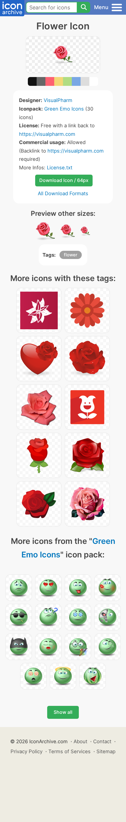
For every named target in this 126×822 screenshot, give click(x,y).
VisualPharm (58, 100)
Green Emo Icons (64, 109)
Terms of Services (69, 751)
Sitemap (105, 751)
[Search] (83, 7)
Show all (63, 712)
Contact (102, 741)
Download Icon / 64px (63, 180)
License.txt (59, 168)
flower (70, 255)
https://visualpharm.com (47, 134)
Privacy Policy (26, 751)
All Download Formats (63, 193)
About (80, 741)
